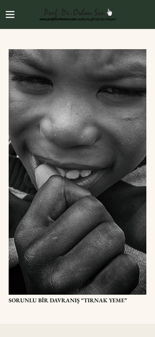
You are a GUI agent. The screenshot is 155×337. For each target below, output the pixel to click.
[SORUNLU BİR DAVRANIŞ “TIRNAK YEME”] (77, 54)
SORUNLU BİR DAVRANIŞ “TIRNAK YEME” (68, 300)
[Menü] (10, 14)
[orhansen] (77, 14)
